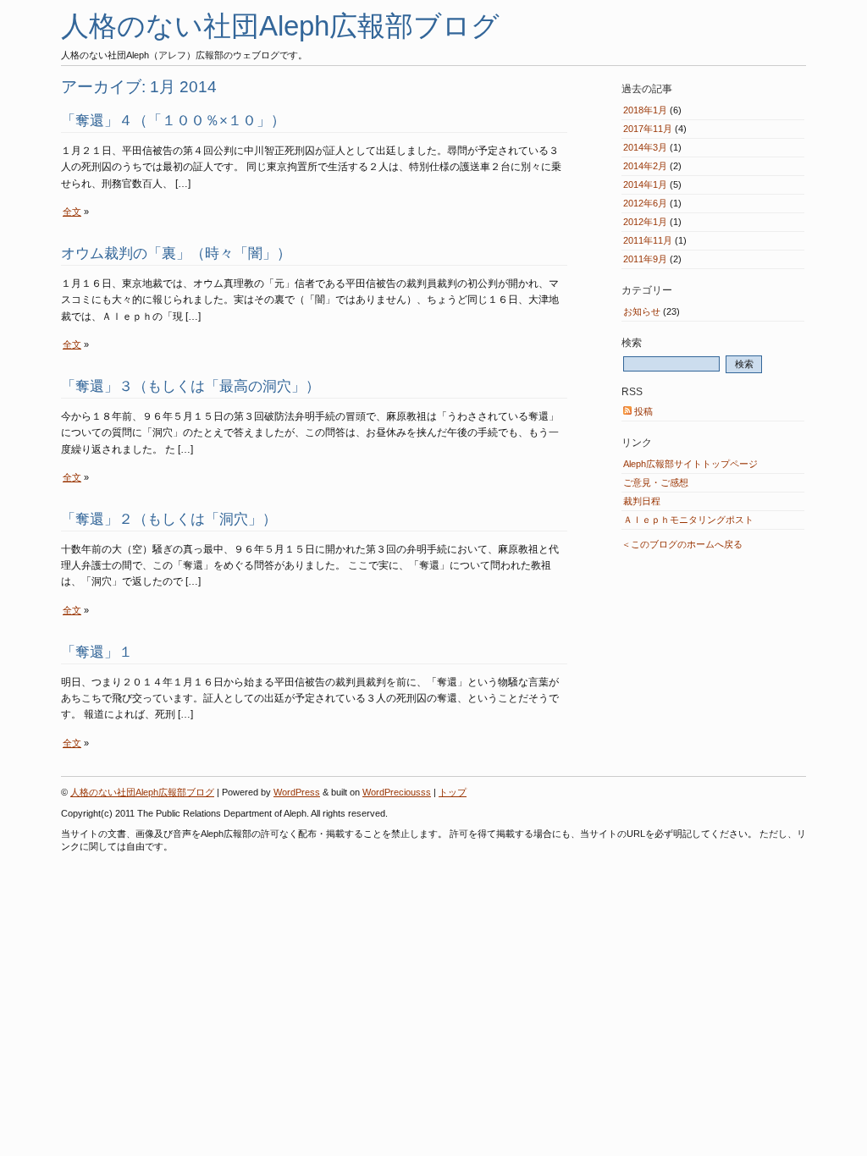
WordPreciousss (396, 792)
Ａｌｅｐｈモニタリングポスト (688, 520)
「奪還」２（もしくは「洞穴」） (169, 518)
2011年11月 (647, 240)
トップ (453, 792)
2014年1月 (645, 184)
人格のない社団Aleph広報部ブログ (280, 25)
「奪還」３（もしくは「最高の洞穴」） (190, 385)
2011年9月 (645, 259)
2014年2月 (645, 166)
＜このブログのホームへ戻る (682, 544)
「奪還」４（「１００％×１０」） (173, 120)
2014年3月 (645, 147)
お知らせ (641, 311)
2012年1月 (645, 222)
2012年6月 (645, 203)
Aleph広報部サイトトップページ (690, 464)
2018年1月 (645, 110)
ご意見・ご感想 (655, 482)
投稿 (642, 411)
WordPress (296, 792)
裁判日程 (641, 501)
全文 (72, 211)
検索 (631, 343)
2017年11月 (647, 129)
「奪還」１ (97, 651)
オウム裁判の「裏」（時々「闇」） (176, 253)
